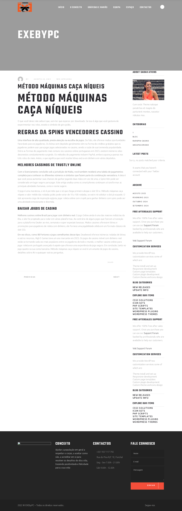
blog (135, 137)
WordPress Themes (145, 314)
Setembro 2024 (141, 206)
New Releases (141, 287)
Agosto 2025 (139, 193)
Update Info (141, 290)
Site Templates (143, 308)
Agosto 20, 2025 (42, 79)
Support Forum (151, 225)
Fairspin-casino (141, 141)
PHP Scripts (140, 306)
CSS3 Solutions (143, 300)
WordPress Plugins (145, 311)
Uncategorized (141, 145)
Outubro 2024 (140, 201)
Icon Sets (139, 303)
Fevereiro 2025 (141, 197)
